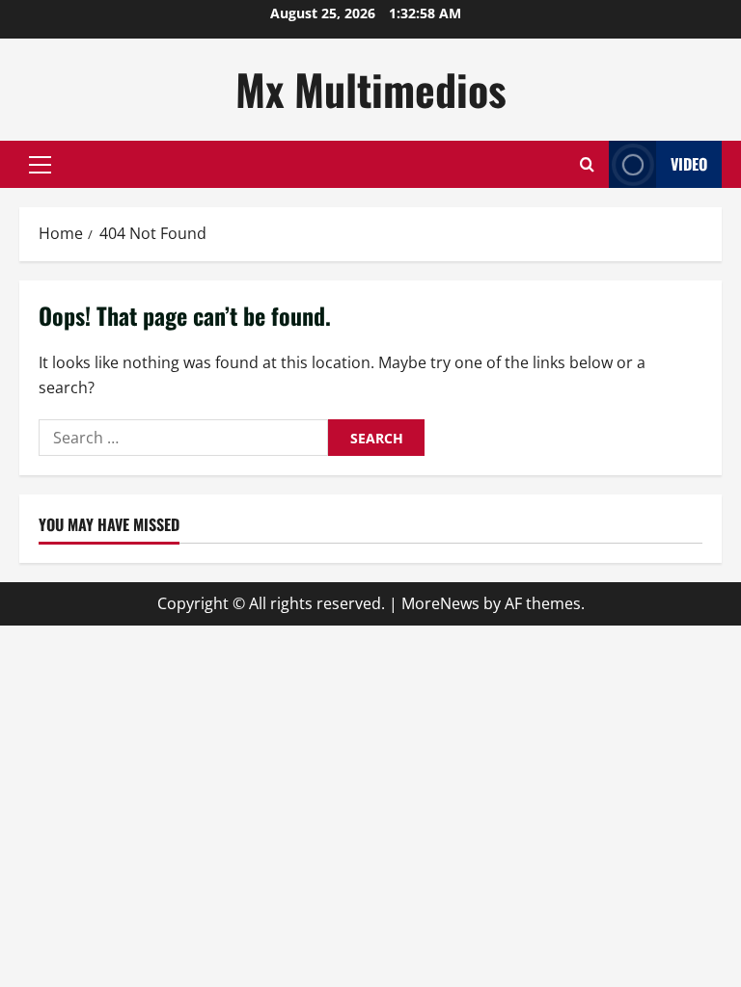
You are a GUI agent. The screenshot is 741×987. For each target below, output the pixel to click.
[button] (40, 165)
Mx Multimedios (371, 89)
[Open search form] (587, 164)
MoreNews (440, 603)
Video (689, 163)
